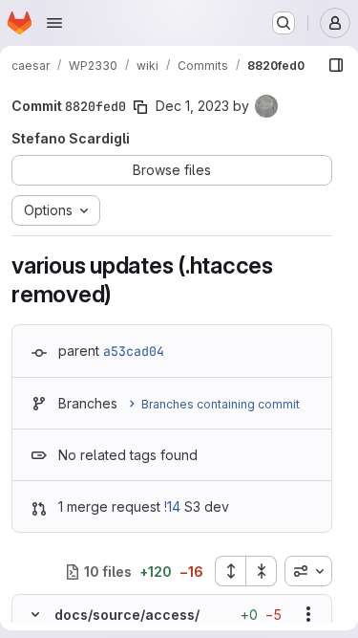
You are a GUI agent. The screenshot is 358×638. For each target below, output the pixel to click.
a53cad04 (133, 351)
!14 (172, 506)
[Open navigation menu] (54, 23)
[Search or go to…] (283, 22)
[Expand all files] (230, 571)
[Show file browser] (336, 65)
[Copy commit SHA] (140, 107)
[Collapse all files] (261, 571)
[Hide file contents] (35, 614)
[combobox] (308, 571)
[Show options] (308, 614)
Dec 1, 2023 (192, 106)
